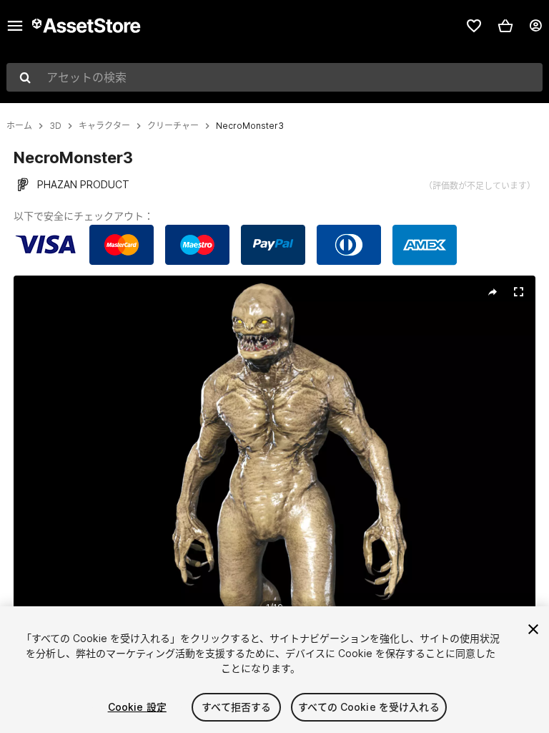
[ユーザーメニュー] (535, 26)
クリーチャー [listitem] (173, 126)
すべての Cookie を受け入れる (369, 707)
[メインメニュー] (15, 25)
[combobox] (274, 77)
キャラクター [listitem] (104, 126)
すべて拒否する (236, 707)
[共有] (492, 292)
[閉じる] (533, 629)
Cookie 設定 (137, 707)
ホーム (19, 126)
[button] (505, 25)
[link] (474, 25)
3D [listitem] (55, 126)
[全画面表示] (518, 292)
